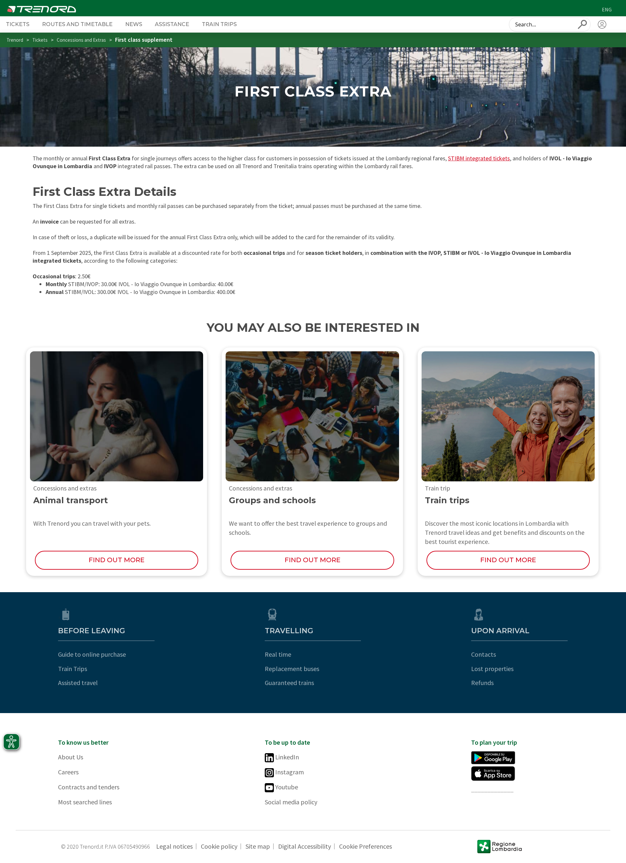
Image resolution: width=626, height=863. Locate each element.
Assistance (172, 24)
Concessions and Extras (81, 40)
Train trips (219, 24)
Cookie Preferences (365, 846)
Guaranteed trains (289, 683)
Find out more (116, 560)
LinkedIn (286, 757)
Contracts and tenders (88, 787)
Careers (68, 772)
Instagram (289, 772)
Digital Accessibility (304, 846)
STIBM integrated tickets (479, 158)
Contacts (483, 654)
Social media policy (291, 802)
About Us (70, 757)
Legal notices (174, 846)
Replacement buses (292, 669)
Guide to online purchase (92, 654)
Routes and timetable (77, 24)
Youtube (286, 787)
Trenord (15, 40)
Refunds (482, 683)
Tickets (17, 24)
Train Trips (72, 669)
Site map (258, 846)
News (133, 24)
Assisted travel (78, 683)
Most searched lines (85, 802)
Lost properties (492, 669)
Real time (278, 654)
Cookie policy (219, 846)
